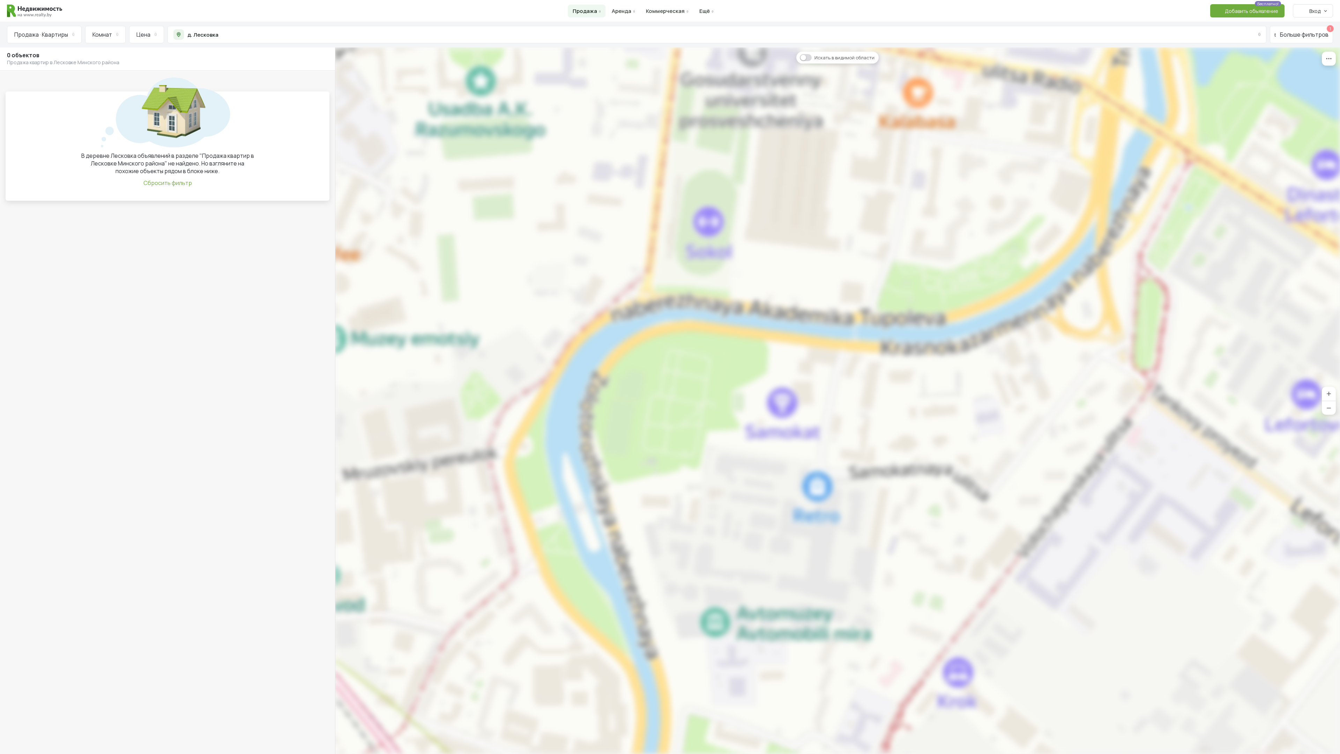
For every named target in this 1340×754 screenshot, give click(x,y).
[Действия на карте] (1329, 59)
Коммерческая (665, 11)
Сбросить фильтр (167, 183)
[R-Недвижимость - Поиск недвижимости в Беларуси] (34, 10)
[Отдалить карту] (1329, 408)
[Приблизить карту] (1329, 394)
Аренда (621, 11)
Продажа (585, 11)
